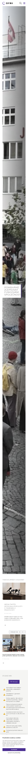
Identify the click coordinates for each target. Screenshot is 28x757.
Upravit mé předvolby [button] (14, 752)
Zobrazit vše (14, 632)
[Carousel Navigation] (22, 632)
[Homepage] (8, 3)
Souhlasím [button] (14, 749)
